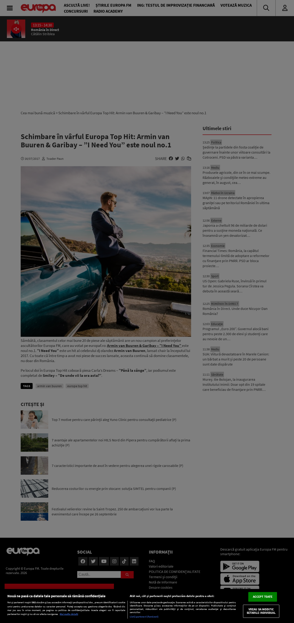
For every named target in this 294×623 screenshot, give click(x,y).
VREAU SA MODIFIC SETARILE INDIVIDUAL (261, 611)
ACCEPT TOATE (263, 597)
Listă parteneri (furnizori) (144, 616)
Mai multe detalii (69, 614)
